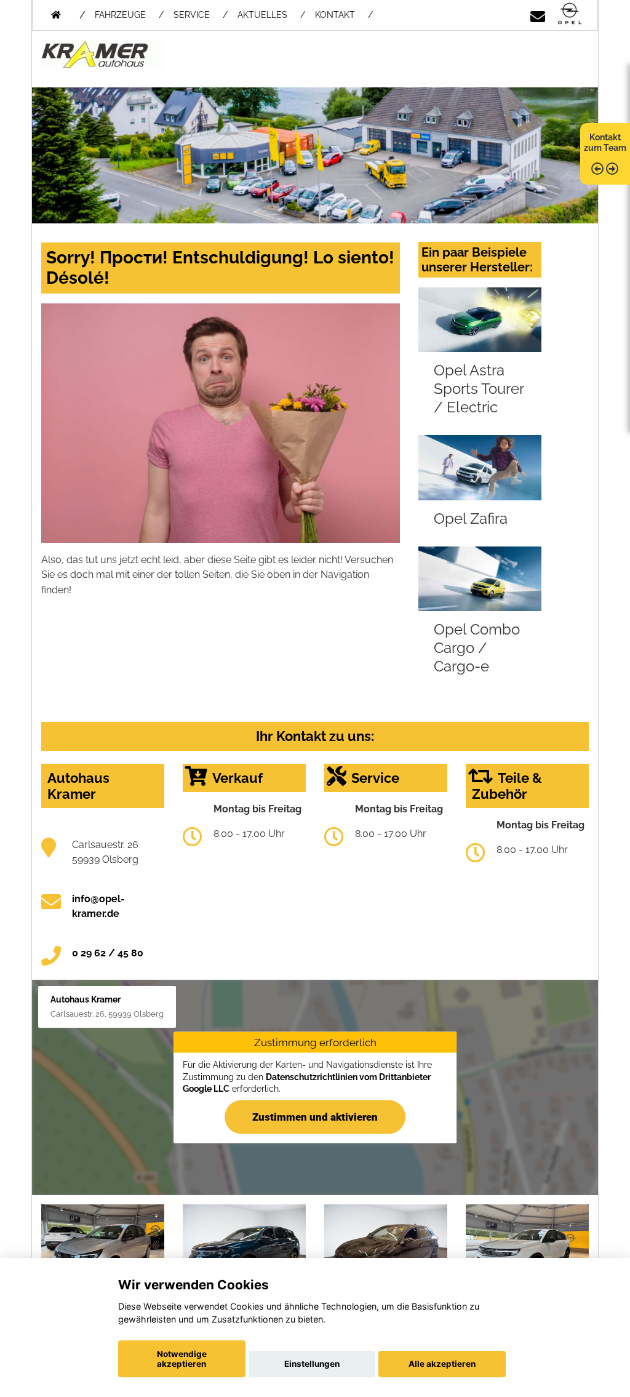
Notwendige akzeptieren (182, 1359)
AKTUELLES (262, 15)
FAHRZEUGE (120, 15)
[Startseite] (569, 14)
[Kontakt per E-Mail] (537, 14)
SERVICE (191, 15)
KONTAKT (335, 15)
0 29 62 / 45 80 (107, 953)
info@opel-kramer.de (98, 906)
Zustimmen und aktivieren (315, 1116)
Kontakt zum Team (605, 142)
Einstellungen (312, 1364)
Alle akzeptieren (442, 1364)
